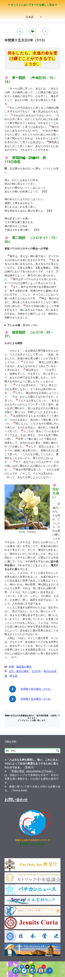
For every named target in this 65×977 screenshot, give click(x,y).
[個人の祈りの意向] (41, 970)
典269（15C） (23, 325)
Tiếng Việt (10, 741)
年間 (11, 666)
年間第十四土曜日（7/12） (36, 688)
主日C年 (36, 671)
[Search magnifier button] (58, 751)
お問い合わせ (16, 799)
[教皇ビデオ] (32, 970)
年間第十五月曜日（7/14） (36, 698)
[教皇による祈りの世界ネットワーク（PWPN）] (24, 970)
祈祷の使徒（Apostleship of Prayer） (33, 771)
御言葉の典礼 (24, 666)
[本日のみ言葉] (15, 970)
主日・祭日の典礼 (19, 671)
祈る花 (13, 675)
